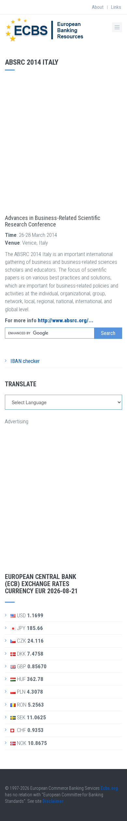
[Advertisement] (63, 140)
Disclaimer (53, 801)
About (98, 7)
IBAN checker (25, 361)
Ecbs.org (109, 788)
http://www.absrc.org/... (65, 320)
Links (116, 7)
